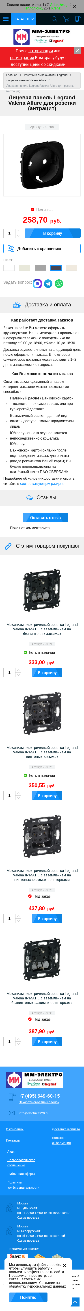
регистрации (22, 57)
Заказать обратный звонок (39, 1102)
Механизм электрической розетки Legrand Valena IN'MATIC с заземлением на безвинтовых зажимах (42, 629)
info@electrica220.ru (34, 1113)
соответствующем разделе (42, 484)
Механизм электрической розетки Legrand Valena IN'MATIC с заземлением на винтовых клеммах (42, 752)
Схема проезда (28, 1217)
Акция (11, 1151)
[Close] (77, 50)
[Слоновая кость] (24, 268)
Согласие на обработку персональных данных (37, 1284)
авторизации (40, 50)
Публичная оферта (21, 1174)
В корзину (52, 233)
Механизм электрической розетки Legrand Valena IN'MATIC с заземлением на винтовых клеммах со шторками (42, 875)
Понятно (28, 1297)
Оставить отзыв (45, 517)
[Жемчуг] (71, 268)
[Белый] (9, 268)
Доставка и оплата (66, 1129)
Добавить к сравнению (39, 248)
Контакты (13, 1140)
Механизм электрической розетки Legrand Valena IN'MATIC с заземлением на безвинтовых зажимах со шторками (42, 998)
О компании (15, 1129)
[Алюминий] (40, 268)
